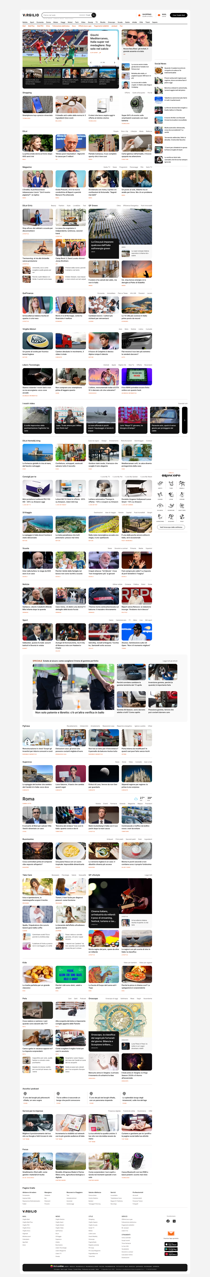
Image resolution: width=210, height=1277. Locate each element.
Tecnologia (26, 118)
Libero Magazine (61, 1250)
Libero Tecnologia (31, 365)
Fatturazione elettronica (60, 26)
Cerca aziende (126, 1237)
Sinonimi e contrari (121, 548)
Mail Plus (31, 26)
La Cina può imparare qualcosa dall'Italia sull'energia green (102, 245)
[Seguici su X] (174, 1221)
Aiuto (24, 1245)
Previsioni (148, 803)
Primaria (133, 548)
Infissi (150, 726)
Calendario (26, 1239)
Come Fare (125, 159)
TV (97, 22)
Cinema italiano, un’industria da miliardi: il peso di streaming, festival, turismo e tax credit (103, 916)
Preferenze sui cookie (88, 1269)
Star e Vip (124, 131)
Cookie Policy (77, 1269)
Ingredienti (148, 839)
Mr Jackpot (125, 1228)
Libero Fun (125, 1231)
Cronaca (128, 584)
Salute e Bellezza (95, 1192)
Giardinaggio (139, 441)
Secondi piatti (131, 839)
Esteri (143, 584)
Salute (127, 22)
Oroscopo (111, 22)
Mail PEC (40, 26)
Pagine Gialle (29, 1188)
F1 (130, 620)
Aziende (122, 803)
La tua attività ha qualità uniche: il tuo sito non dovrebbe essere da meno (103, 1136)
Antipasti (110, 839)
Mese (132, 998)
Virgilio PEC (26, 1225)
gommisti (69, 1201)
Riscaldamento (72, 726)
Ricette (102, 22)
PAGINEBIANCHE (110, 1266)
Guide (57, 393)
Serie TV (149, 167)
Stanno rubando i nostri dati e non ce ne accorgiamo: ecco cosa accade (37, 390)
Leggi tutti (148, 875)
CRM (150, 1111)
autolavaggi (70, 1204)
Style (68, 205)
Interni (124, 754)
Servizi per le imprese (33, 1111)
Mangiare (48, 1192)
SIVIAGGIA (132, 1266)
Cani (69, 998)
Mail (24, 26)
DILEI (126, 1266)
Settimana (124, 998)
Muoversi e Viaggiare (74, 1192)
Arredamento (113, 441)
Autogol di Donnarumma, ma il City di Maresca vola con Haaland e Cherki (70, 645)
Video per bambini (130, 962)
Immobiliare (111, 293)
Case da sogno (93, 441)
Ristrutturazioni (126, 441)
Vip (124, 54)
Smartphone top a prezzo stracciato (38, 115)
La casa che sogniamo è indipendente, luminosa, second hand (69, 231)
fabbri (24, 1204)
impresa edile (27, 1198)
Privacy (70, 1269)
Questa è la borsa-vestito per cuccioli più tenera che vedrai (41, 1069)
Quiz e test (148, 762)
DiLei (25, 131)
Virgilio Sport (59, 1222)
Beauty (53, 205)
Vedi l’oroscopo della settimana (171, 527)
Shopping (91, 1219)
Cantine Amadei (61, 1180)
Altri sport (148, 620)
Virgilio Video (60, 1228)
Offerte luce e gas (84, 26)
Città (141, 22)
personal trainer (138, 1201)
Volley (91, 648)
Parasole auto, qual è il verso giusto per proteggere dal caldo (164, 428)
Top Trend (26, 1139)
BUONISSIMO (148, 1266)
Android (106, 365)
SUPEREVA (156, 1266)
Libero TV (58, 1253)
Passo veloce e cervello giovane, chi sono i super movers (74, 937)
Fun (121, 26)
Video (83, 22)
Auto (120, 329)
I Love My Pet (117, 477)
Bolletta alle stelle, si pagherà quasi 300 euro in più (141, 75)
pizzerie (47, 1204)
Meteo (55, 22)
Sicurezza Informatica (30, 395)
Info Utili (133, 293)
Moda (141, 131)
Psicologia (65, 875)
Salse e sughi (126, 867)
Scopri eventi (126, 1240)
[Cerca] (93, 15)
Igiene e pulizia (140, 726)
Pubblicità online (129, 1111)
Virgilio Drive (26, 1228)
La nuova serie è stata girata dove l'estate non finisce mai (140, 66)
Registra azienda (94, 1245)
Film (142, 167)
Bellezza (58, 121)
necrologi (113, 1204)
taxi (68, 1195)
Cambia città (27, 803)
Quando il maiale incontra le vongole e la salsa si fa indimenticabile (174, 70)
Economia (40, 22)
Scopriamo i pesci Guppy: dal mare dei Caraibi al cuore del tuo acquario (75, 1060)
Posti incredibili (139, 512)
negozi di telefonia (117, 1201)
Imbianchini (84, 726)
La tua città (125, 1246)
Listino (141, 329)
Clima (119, 205)
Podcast (83, 998)
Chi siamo (57, 1269)
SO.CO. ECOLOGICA (28, 1177)
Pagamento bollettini (101, 26)
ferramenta (26, 1195)
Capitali (128, 512)
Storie (150, 584)
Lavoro (149, 293)
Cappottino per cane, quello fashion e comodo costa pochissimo (42, 1060)
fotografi (135, 1204)
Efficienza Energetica (130, 205)
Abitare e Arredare (29, 1192)
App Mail (25, 1242)
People (116, 131)
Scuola (120, 22)
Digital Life (122, 365)
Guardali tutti (182, 403)
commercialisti (137, 1198)
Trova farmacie (126, 1243)
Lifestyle (134, 131)
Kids (25, 962)
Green (93, 251)
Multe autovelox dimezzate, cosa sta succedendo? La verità (174, 130)
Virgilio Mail (26, 1219)
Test (84, 205)
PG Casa (91, 1248)
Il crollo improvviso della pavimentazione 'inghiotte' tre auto (36, 428)
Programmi (123, 167)
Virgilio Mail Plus (28, 1222)
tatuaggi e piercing (94, 1204)
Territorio (59, 831)
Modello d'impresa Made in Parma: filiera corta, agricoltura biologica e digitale (70, 1174)
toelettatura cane (116, 1198)
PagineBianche (93, 1253)
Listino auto (92, 1233)
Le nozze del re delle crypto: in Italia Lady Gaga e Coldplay (141, 85)
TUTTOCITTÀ (120, 1266)
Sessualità (82, 875)
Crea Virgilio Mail (179, 15)
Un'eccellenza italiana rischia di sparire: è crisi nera (139, 922)
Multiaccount (27, 1236)
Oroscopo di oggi (112, 998)
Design (104, 441)
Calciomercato (121, 620)
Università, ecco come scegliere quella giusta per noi (41, 270)
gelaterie (47, 1195)
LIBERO (66, 1266)
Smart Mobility (93, 1236)
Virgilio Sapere (93, 1222)
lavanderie (114, 1195)
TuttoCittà (92, 1256)
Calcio (111, 620)
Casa (24, 469)
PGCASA (101, 1266)
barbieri (91, 1201)
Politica (136, 584)
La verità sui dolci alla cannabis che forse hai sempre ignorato (175, 159)
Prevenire (26, 903)
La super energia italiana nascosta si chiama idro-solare (140, 253)
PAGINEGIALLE (80, 1266)
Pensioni (141, 293)
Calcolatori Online (127, 1255)
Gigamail (25, 1233)
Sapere (154, 22)
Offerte (127, 93)
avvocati (135, 1195)
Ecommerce (142, 1111)
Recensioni (148, 365)
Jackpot (114, 26)
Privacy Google (69, 18)
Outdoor (149, 441)
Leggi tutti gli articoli (170, 661)
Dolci (140, 839)
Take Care (27, 875)
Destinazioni (98, 512)
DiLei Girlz (27, 205)
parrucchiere (92, 1195)
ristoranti (47, 1201)
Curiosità (149, 329)
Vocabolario (125, 1249)
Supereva (27, 762)
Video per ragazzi (145, 962)
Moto (126, 329)
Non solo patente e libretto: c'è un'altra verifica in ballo (69, 712)
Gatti (75, 998)
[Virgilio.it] (31, 15)
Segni (139, 998)
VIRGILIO (72, 1266)
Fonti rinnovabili (146, 205)
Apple (114, 365)
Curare (25, 930)
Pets (25, 998)
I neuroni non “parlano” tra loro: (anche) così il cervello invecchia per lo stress (75, 946)
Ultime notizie (117, 584)
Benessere (55, 875)
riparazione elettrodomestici (31, 1201)
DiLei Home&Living (31, 441)
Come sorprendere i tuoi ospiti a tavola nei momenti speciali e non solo (102, 1174)
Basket (25, 648)
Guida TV (107, 167)
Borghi (149, 512)
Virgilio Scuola (93, 1225)
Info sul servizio (47, 18)
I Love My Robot (146, 477)
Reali (24, 159)
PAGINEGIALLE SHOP (92, 1266)
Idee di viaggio (110, 512)
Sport (32, 22)
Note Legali (64, 1269)
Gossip (90, 22)
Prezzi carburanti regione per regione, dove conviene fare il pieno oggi (175, 80)
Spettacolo (94, 49)
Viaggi (63, 22)
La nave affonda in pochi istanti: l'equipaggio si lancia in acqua (101, 428)
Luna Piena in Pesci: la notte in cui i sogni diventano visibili (139, 1046)
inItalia (134, 22)
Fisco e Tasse (123, 293)
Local (25, 831)
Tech (77, 22)
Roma (28, 799)
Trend (147, 22)
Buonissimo (28, 839)
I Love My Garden (131, 477)
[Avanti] (184, 420)
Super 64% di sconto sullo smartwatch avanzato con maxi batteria (135, 118)
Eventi (105, 803)
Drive (48, 26)
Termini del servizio (58, 18)
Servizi (113, 1192)
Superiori (149, 548)
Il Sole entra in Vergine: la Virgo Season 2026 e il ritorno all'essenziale (135, 1075)
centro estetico (93, 1198)
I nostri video (29, 403)
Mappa (140, 803)
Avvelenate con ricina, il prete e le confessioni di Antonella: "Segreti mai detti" (102, 192)
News (115, 167)
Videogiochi (92, 393)
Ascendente (148, 998)
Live (141, 620)
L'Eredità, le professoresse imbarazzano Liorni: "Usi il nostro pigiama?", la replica (36, 192)
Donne (48, 22)
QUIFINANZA (139, 1266)
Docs (74, 26)
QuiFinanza (28, 293)
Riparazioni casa (108, 726)
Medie (141, 548)
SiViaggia (27, 512)
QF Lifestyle (94, 875)
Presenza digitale (114, 1111)
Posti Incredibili (127, 540)
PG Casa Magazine (94, 1250)
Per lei (150, 93)
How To (131, 365)
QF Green (93, 205)
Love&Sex (76, 205)
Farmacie (113, 803)
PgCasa (26, 726)
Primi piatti (119, 839)
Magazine (27, 167)
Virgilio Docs (26, 1231)
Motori (70, 22)
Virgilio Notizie (60, 1219)
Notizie (25, 22)
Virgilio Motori (29, 329)
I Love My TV (105, 477)
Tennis (124, 648)
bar (46, 1198)
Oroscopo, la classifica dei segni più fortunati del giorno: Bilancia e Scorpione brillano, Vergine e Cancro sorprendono (103, 1039)
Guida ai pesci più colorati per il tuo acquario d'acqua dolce (75, 1069)
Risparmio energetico (124, 726)
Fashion (61, 205)
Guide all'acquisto (138, 93)
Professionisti (138, 1192)
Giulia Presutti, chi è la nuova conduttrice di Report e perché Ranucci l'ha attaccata (68, 192)
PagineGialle (92, 1242)
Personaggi (134, 167)
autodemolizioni (71, 1198)
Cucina (58, 867)
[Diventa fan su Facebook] (168, 1221)
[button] (114, 62)
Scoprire (58, 930)
